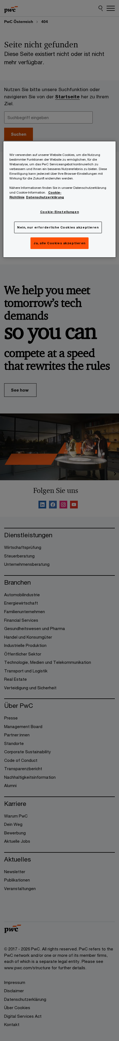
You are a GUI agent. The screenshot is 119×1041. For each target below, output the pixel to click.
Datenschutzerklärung (45, 197)
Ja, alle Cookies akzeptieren (59, 243)
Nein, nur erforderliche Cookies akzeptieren (58, 227)
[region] (59, 199)
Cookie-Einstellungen (59, 212)
